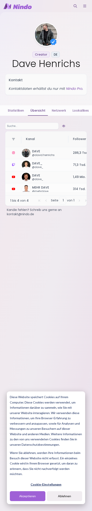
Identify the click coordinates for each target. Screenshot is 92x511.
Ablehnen (64, 496)
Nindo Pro (74, 88)
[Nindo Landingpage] (17, 6)
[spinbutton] (62, 200)
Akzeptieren (27, 496)
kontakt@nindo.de (20, 214)
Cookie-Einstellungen (46, 484)
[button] (39, 200)
